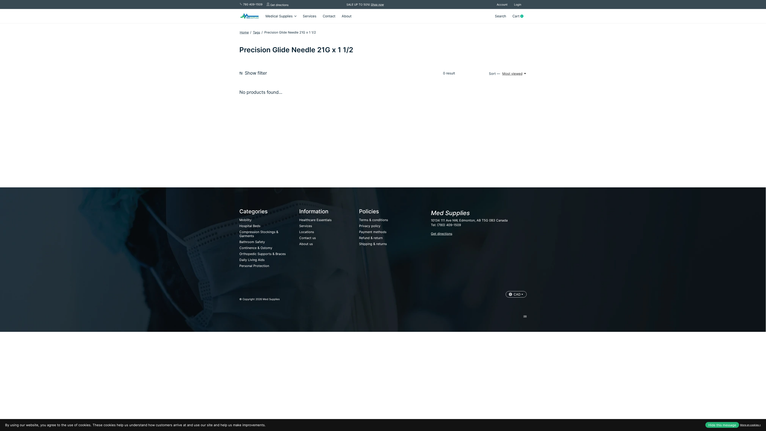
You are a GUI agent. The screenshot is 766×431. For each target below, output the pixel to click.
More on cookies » (750, 424)
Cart (519, 16)
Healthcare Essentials (315, 220)
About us (306, 244)
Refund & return (371, 238)
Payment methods (372, 232)
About (346, 16)
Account (502, 4)
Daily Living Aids (252, 260)
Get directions (278, 5)
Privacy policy (369, 226)
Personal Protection (254, 266)
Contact (329, 16)
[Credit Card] (525, 317)
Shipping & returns (373, 244)
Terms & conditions (373, 220)
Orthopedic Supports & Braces (262, 254)
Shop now (377, 4)
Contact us (307, 238)
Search (500, 16)
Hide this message (722, 425)
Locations (306, 232)
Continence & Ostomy (255, 248)
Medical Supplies (279, 16)
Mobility (245, 220)
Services (309, 16)
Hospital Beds (249, 226)
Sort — (494, 74)
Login (517, 4)
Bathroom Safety (252, 242)
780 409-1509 (252, 4)
